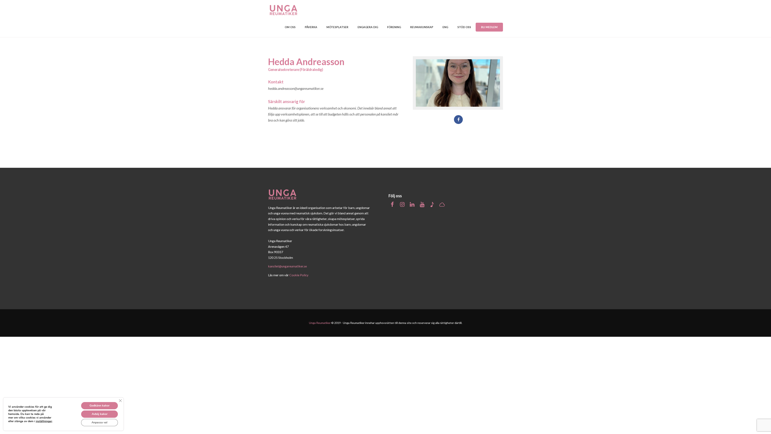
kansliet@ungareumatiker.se (287, 266)
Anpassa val (99, 422)
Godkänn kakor (99, 405)
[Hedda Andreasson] (458, 83)
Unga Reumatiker (320, 322)
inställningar (44, 421)
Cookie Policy (298, 275)
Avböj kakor (99, 414)
